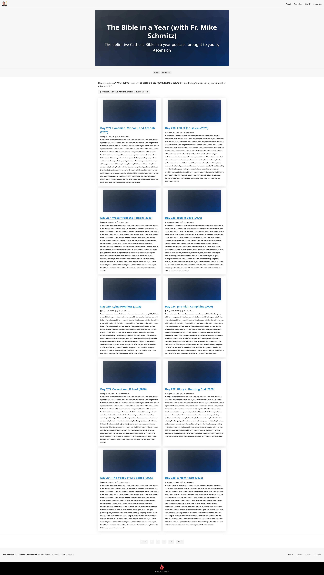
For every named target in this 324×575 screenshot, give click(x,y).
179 (171, 541)
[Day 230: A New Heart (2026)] (194, 461)
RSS (157, 72)
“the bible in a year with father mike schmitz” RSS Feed (125, 92)
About (288, 4)
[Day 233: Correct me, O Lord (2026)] (129, 372)
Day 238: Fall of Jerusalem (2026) (186, 128)
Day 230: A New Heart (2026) (184, 478)
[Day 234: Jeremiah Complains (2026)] (194, 289)
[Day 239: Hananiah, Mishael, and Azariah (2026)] (129, 111)
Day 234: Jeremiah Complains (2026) (189, 306)
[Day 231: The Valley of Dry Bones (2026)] (129, 461)
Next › (179, 541)
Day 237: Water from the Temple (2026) (126, 217)
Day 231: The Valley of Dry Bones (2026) (126, 478)
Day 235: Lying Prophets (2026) (120, 306)
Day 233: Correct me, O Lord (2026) (123, 389)
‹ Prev (144, 541)
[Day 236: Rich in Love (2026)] (194, 201)
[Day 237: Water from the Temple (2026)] (129, 201)
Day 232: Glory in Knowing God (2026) (189, 389)
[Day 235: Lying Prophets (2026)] (129, 289)
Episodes (298, 4)
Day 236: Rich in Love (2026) (183, 217)
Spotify (167, 72)
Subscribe (317, 4)
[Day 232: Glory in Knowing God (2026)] (194, 372)
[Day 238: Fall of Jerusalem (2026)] (194, 111)
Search (307, 4)
